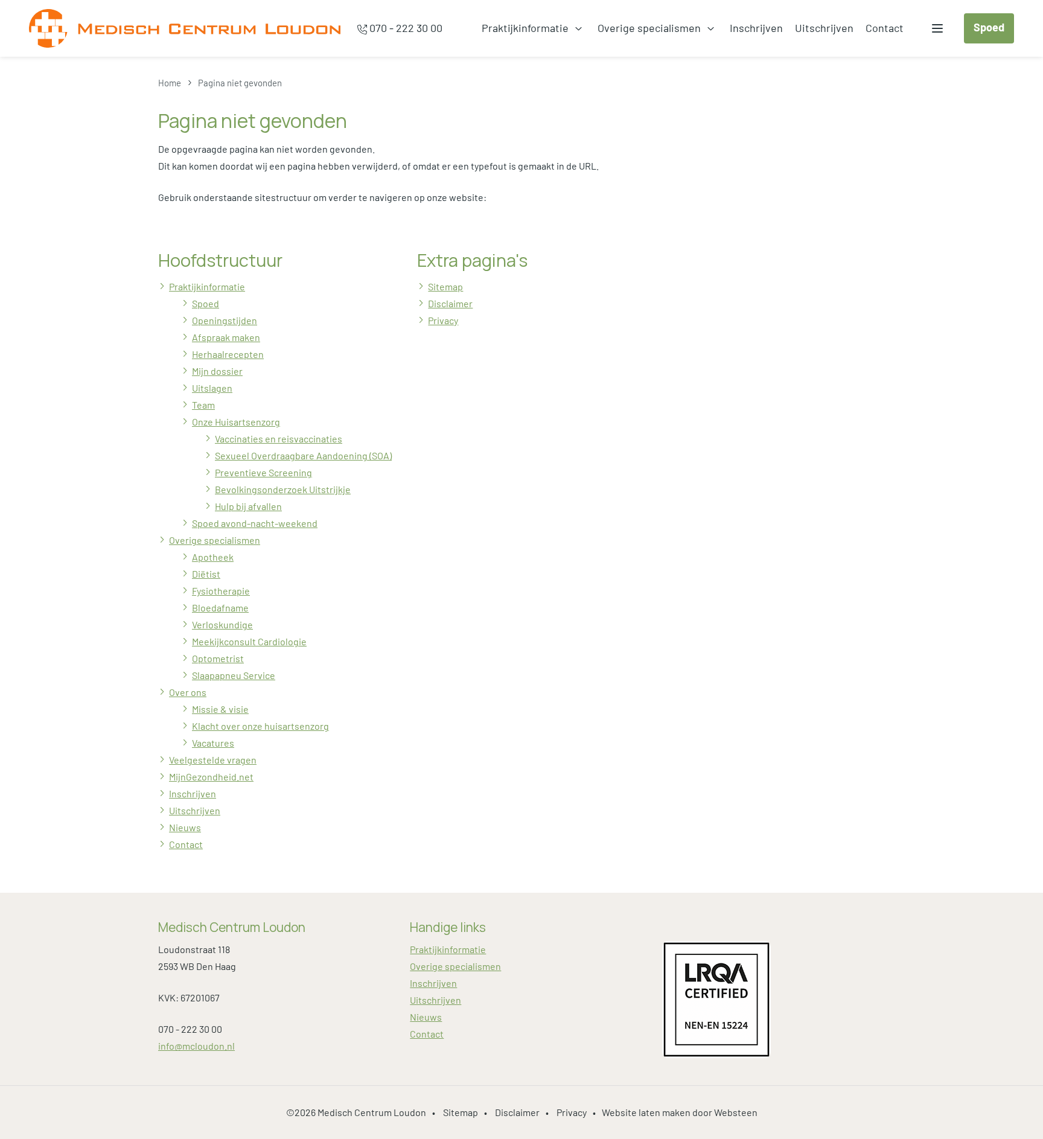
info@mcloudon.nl (196, 1045)
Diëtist (206, 573)
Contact (885, 27)
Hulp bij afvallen (248, 506)
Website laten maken (646, 1112)
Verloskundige (222, 624)
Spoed (989, 27)
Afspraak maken (226, 337)
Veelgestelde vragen (213, 759)
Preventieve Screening (263, 472)
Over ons (187, 692)
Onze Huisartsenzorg (236, 421)
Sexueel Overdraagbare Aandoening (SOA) (303, 455)
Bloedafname (220, 607)
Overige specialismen (649, 27)
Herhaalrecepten (228, 354)
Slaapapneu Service (233, 675)
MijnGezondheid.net (211, 776)
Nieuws (185, 827)
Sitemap (445, 286)
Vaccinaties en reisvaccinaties (278, 438)
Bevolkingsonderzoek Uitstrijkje (283, 489)
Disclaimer (450, 303)
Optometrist (218, 658)
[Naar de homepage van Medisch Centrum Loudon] (184, 28)
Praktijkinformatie (525, 27)
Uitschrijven (824, 27)
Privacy (443, 320)
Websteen (736, 1112)
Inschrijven (756, 27)
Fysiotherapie (221, 590)
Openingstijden (224, 320)
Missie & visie (220, 709)
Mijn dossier (217, 371)
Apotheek (213, 557)
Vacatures (213, 742)
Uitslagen (212, 388)
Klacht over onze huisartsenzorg (260, 726)
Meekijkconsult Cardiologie (249, 641)
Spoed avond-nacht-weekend (254, 523)
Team (203, 404)
